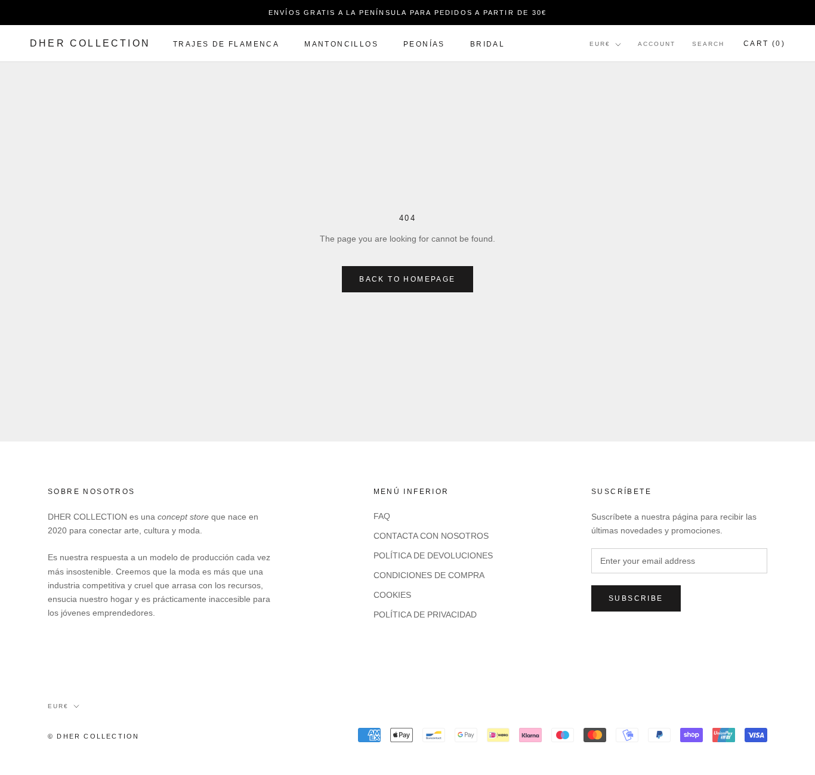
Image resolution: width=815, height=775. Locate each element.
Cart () (764, 44)
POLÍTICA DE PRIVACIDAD (425, 614)
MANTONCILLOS (341, 44)
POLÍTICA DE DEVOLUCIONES (433, 555)
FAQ (381, 516)
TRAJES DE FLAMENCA (226, 44)
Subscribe (636, 598)
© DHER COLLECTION (93, 736)
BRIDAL (487, 44)
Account (656, 44)
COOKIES (392, 595)
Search (708, 44)
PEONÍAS (424, 44)
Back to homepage (407, 279)
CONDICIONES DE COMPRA (428, 575)
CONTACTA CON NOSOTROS (431, 536)
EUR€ (599, 44)
